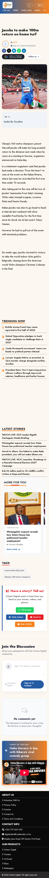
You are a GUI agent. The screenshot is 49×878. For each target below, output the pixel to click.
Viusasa (7, 854)
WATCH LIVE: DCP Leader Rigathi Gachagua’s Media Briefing (19, 436)
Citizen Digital (10, 849)
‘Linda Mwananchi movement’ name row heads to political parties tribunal (25, 350)
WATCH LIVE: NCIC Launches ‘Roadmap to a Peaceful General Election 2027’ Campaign (24, 462)
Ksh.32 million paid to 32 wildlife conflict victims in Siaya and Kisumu (23, 472)
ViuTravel (8, 859)
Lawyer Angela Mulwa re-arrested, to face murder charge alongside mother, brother (25, 361)
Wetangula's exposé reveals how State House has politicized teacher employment (24, 444)
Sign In (40, 5)
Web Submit (17, 617)
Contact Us (8, 814)
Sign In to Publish (29, 684)
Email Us (37, 617)
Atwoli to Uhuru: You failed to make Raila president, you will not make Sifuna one (23, 453)
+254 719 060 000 (13, 829)
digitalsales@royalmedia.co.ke (18, 834)
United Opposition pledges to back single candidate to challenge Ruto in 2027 (24, 339)
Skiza (6, 863)
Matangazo (9, 868)
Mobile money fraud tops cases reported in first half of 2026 (21, 328)
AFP (15, 42)
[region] (24, 521)
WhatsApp (26, 609)
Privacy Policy (10, 804)
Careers (7, 809)
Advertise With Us (12, 800)
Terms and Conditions (13, 818)
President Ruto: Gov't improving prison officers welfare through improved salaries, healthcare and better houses (25, 373)
